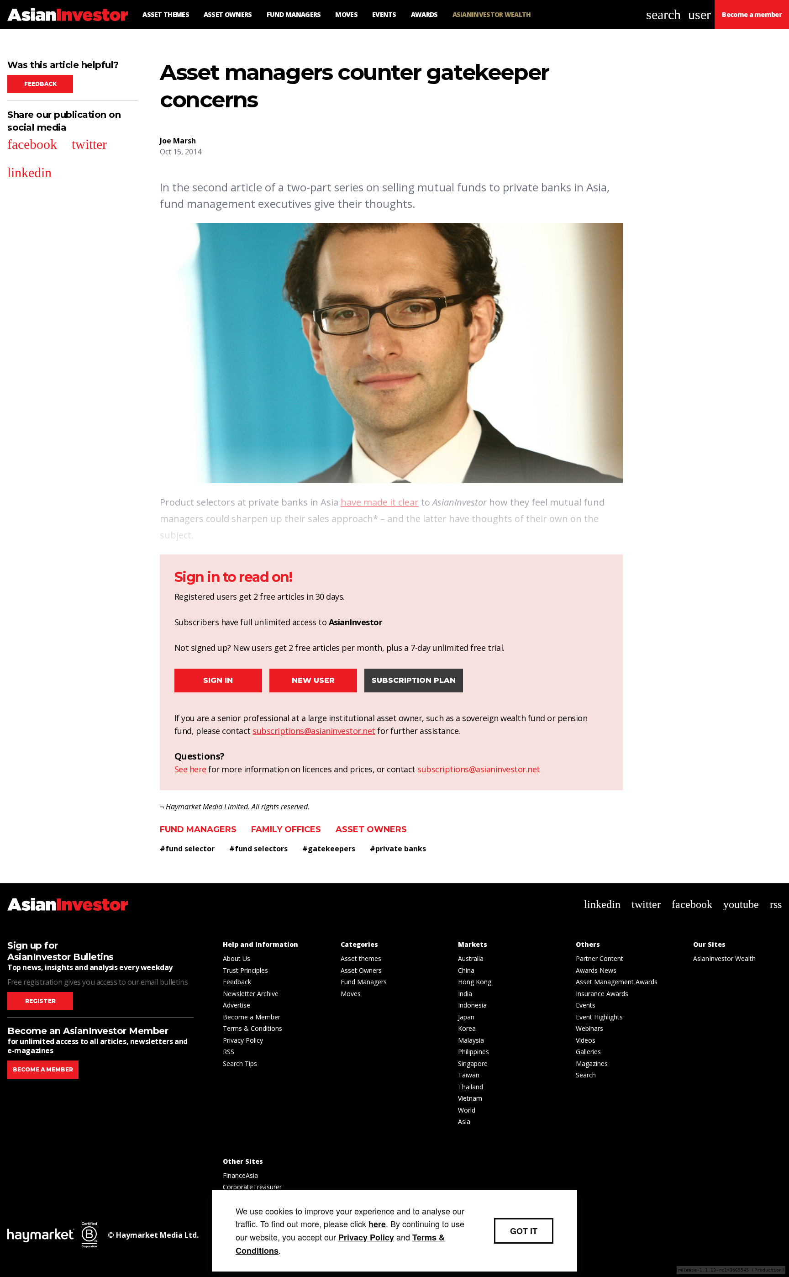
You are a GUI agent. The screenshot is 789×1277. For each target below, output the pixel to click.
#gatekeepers (328, 849)
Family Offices (286, 829)
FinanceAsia (240, 1175)
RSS (228, 1051)
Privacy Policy (243, 1040)
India (465, 993)
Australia (471, 958)
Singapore (473, 1063)
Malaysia (471, 1040)
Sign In (218, 680)
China (466, 970)
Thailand (470, 1086)
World (466, 1110)
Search (586, 1075)
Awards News (596, 970)
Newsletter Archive (251, 993)
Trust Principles (245, 970)
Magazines (592, 1063)
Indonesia (472, 1005)
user (699, 14)
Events (585, 1005)
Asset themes (361, 958)
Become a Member (251, 1017)
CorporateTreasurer (252, 1186)
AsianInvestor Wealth (724, 958)
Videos (585, 1040)
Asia (464, 1121)
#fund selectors (258, 849)
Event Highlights (599, 1017)
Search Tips (240, 1063)
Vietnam (470, 1098)
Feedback (40, 83)
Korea (467, 1028)
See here (190, 769)
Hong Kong (474, 981)
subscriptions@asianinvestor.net (313, 730)
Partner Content (599, 958)
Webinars (589, 1028)
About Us (236, 958)
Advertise (236, 1005)
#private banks (398, 849)
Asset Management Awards (617, 981)
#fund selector (187, 849)
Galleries (588, 1051)
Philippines (473, 1051)
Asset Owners (371, 829)
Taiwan (468, 1075)
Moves (351, 993)
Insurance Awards (602, 993)
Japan (466, 1017)
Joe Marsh (178, 141)
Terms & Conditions (252, 1028)
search (663, 14)
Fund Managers (198, 829)
